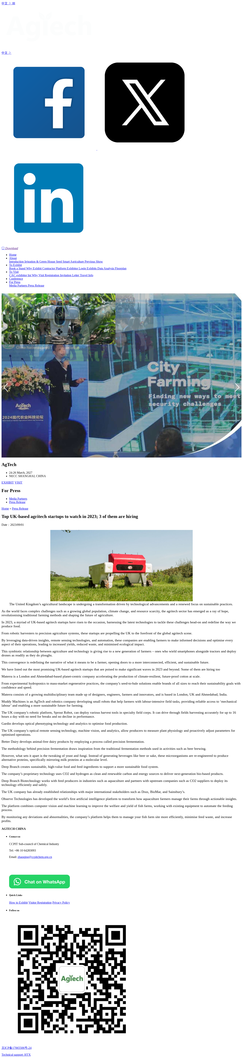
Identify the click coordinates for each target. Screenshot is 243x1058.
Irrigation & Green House (40, 261)
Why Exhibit (34, 268)
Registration (52, 275)
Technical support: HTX (16, 1054)
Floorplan (120, 268)
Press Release (36, 285)
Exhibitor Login (77, 268)
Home (13, 254)
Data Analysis (106, 268)
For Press (14, 282)
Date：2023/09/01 (13, 524)
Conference (16, 278)
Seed (59, 261)
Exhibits (92, 268)
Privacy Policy (61, 902)
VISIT (18, 482)
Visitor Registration (40, 902)
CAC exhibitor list (20, 275)
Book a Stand (17, 268)
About (13, 258)
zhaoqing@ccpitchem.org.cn (35, 857)
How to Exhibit (18, 902)
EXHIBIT (8, 482)
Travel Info (86, 275)
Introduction (16, 261)
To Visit (14, 271)
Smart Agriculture (74, 261)
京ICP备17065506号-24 (17, 1047)
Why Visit (38, 275)
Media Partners (18, 285)
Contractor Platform (54, 268)
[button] (237, 387)
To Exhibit (15, 265)
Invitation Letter (70, 275)
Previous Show (94, 261)
